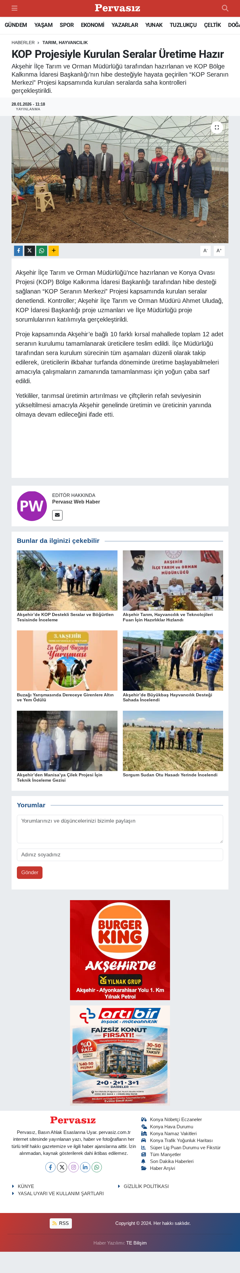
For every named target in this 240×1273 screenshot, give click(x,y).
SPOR (66, 25)
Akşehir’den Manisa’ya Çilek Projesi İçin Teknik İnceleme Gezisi (59, 777)
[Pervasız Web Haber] (32, 506)
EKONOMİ (92, 25)
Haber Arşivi (162, 1168)
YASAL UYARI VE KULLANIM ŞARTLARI (61, 1193)
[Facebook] (50, 1167)
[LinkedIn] (85, 1167)
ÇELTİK (212, 25)
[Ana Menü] (15, 8)
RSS (63, 1223)
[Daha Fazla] (53, 251)
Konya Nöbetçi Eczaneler (176, 1119)
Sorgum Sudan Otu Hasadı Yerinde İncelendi (170, 774)
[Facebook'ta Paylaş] (18, 251)
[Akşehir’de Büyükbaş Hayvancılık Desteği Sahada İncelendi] (173, 660)
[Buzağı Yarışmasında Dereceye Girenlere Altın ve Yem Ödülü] (67, 660)
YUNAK (153, 25)
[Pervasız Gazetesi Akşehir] (118, 8)
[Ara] (225, 8)
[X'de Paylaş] (29, 251)
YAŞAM (43, 25)
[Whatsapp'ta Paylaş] (41, 251)
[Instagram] (73, 1167)
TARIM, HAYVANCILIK (65, 42)
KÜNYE (26, 1186)
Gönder (29, 872)
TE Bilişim (136, 1242)
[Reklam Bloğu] (120, 950)
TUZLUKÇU (183, 25)
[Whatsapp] (97, 1167)
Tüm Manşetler (165, 1154)
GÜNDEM (16, 25)
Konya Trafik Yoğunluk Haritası (181, 1140)
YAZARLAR (125, 25)
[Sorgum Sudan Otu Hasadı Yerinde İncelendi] (173, 741)
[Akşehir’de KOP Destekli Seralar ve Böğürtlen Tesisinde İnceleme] (67, 580)
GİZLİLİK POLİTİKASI (146, 1186)
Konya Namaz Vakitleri (173, 1133)
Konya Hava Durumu (171, 1126)
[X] (62, 1167)
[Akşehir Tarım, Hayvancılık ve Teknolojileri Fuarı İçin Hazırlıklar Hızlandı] (173, 580)
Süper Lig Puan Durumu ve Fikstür (185, 1147)
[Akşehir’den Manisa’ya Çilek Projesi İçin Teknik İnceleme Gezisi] (67, 741)
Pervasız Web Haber (76, 501)
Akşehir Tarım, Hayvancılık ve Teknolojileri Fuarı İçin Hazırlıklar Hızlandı (168, 617)
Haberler (23, 42)
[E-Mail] (57, 515)
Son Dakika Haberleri (171, 1161)
